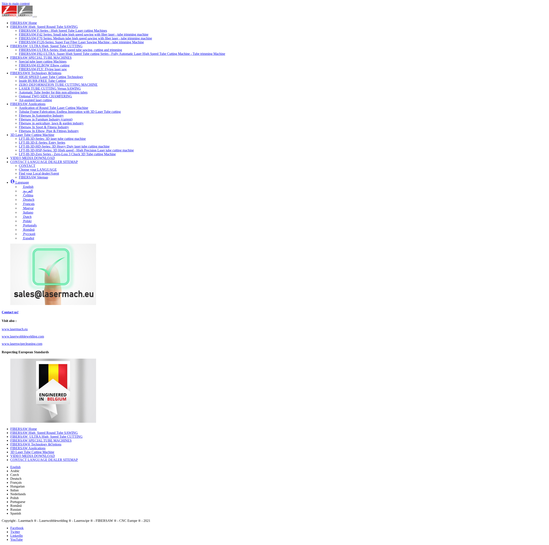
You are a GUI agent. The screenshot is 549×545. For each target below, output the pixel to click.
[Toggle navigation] (35, 16)
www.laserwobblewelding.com (23, 336)
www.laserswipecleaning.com (22, 344)
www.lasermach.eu (15, 329)
